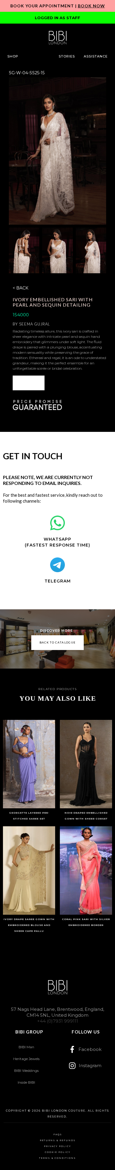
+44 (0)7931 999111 (57, 1021)
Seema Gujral (34, 324)
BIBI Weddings (26, 1070)
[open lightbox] (57, 151)
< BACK (20, 288)
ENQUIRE (28, 382)
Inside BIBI (26, 1082)
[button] (13, 56)
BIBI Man (26, 1047)
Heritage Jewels (26, 1059)
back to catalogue (58, 642)
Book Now (91, 5)
